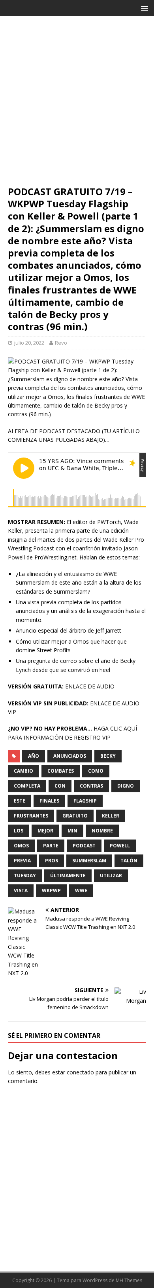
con (60, 785)
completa (27, 785)
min (72, 830)
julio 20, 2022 (29, 342)
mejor (45, 830)
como (95, 771)
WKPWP (51, 890)
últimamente (68, 875)
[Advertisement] (77, 104)
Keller (110, 815)
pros (51, 860)
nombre (102, 830)
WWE (81, 890)
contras (91, 785)
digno (125, 785)
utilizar (111, 875)
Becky (108, 756)
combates (60, 771)
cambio (23, 771)
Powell (120, 845)
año (33, 756)
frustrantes (31, 815)
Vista (21, 890)
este (19, 800)
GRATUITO (75, 815)
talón (128, 860)
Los (18, 830)
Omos (21, 845)
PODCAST (84, 845)
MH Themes (129, 1280)
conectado (80, 1072)
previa (22, 860)
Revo (61, 342)
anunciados (69, 756)
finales (49, 800)
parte (50, 845)
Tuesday (25, 875)
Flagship (85, 800)
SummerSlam (89, 860)
